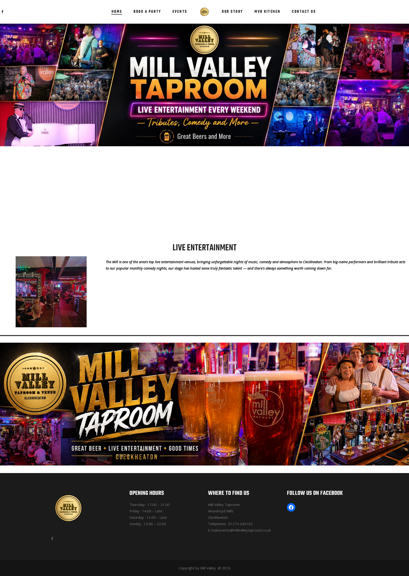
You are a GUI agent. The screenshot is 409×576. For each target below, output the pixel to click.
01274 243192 (240, 523)
